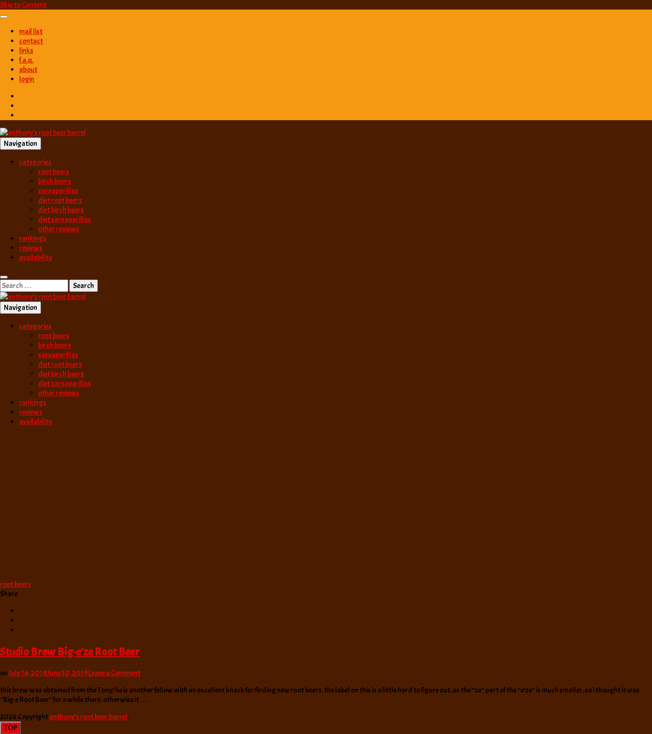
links (26, 50)
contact (31, 41)
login (26, 79)
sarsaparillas (58, 191)
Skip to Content (23, 5)
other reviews (58, 229)
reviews (30, 248)
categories (35, 162)
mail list (30, 31)
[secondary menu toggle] (4, 16)
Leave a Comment (114, 673)
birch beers (54, 181)
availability (35, 257)
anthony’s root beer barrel (88, 717)
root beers (53, 171)
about (28, 69)
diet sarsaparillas (64, 219)
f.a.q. (26, 60)
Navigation (20, 143)
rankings (32, 238)
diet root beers (60, 200)
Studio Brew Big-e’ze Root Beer (70, 651)
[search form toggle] (4, 277)
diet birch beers (61, 210)
